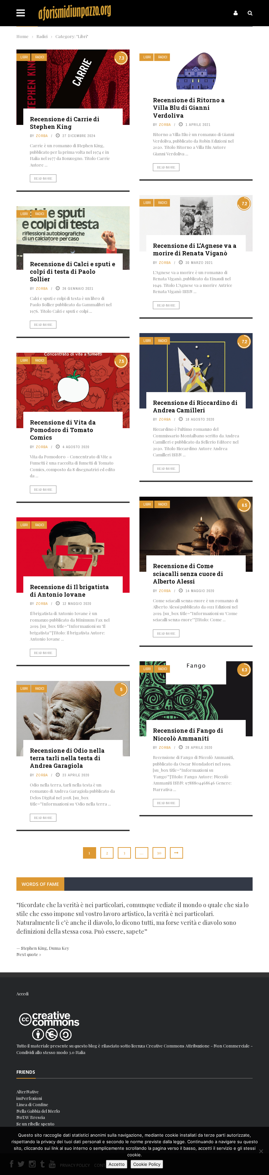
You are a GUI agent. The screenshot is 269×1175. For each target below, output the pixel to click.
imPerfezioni (29, 1098)
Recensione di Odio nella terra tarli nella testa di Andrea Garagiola (67, 758)
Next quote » (28, 954)
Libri (24, 57)
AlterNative (27, 1091)
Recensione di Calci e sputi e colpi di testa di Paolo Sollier (72, 271)
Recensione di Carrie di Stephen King (64, 122)
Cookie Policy (146, 1164)
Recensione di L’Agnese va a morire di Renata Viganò (195, 249)
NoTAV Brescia (30, 1117)
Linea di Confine (32, 1104)
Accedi (22, 993)
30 (159, 852)
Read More (43, 178)
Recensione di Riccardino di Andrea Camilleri (195, 406)
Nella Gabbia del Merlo (38, 1111)
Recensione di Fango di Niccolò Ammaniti (188, 734)
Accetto (117, 1164)
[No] (261, 1151)
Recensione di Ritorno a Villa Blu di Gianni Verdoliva (189, 107)
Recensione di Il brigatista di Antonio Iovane (69, 590)
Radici (39, 57)
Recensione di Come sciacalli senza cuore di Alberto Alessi (188, 573)
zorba (42, 135)
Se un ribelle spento (35, 1123)
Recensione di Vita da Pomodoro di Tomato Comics (63, 430)
